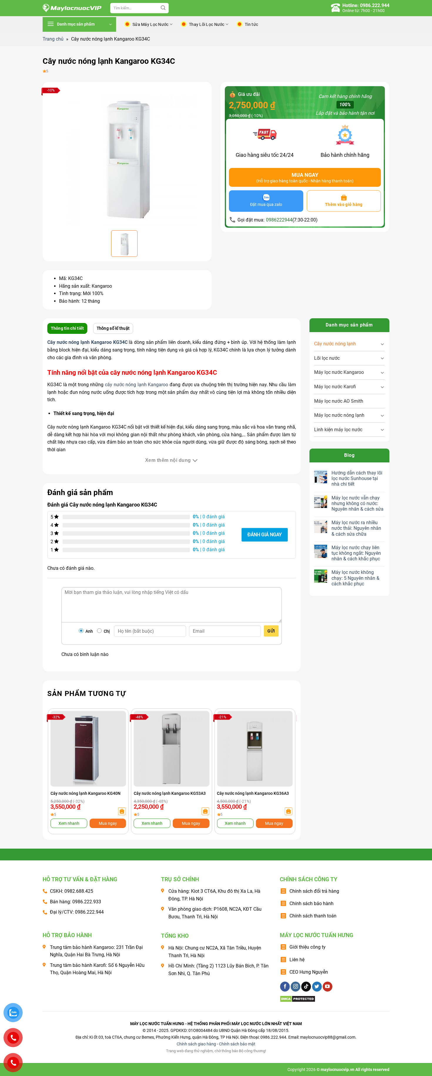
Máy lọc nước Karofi (335, 386)
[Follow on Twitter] (317, 987)
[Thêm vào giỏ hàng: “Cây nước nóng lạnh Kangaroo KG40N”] (122, 811)
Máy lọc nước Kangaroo (339, 372)
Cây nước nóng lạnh (335, 344)
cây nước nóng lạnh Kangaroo (136, 384)
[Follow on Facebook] (285, 987)
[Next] (284, 759)
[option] (127, 155)
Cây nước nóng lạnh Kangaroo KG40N (85, 793)
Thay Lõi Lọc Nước (207, 24)
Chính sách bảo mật (237, 1044)
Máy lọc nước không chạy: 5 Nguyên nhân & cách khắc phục (355, 577)
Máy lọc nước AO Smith (338, 401)
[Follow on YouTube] (327, 987)
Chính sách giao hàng (196, 1044)
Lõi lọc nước (327, 358)
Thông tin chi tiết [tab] (67, 328)
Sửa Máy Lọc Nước (150, 24)
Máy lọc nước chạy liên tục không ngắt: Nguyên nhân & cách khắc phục (356, 553)
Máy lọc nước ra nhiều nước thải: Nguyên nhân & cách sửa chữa (356, 528)
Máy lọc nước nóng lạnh (339, 415)
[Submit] (163, 8)
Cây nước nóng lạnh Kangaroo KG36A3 (253, 793)
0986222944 (279, 220)
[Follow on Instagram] (295, 987)
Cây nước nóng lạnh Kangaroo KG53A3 (170, 793)
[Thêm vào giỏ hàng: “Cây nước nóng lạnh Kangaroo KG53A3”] (205, 811)
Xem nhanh (68, 823)
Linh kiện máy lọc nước (338, 429)
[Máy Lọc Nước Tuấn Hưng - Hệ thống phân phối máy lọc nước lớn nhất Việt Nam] (72, 8)
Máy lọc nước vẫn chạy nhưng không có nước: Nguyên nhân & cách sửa (357, 503)
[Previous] (59, 759)
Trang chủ (53, 39)
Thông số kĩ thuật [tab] (113, 328)
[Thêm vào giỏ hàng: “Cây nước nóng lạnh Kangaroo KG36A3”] (288, 811)
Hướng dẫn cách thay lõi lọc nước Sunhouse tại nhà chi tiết (356, 478)
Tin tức (251, 24)
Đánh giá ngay (264, 534)
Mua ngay (108, 823)
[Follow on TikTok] (306, 987)
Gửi (271, 631)
